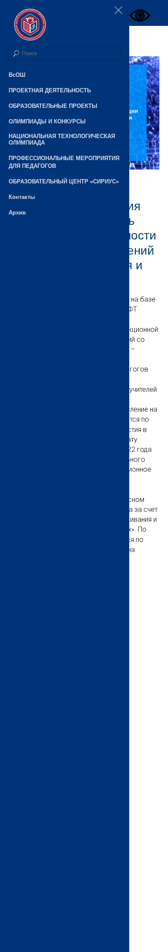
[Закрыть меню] (118, 10)
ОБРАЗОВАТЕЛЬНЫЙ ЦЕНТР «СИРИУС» (64, 181)
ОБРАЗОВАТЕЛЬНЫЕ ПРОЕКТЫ (53, 106)
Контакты (22, 197)
